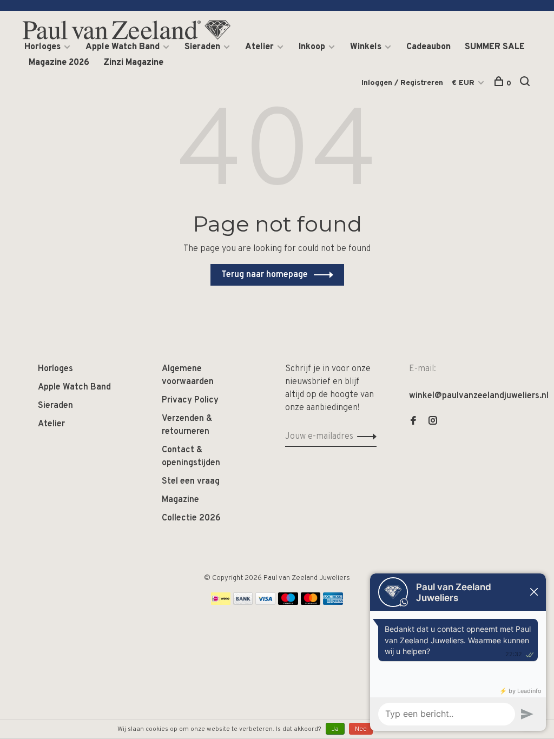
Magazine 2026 (59, 62)
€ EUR (464, 83)
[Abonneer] (364, 436)
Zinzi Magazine (133, 62)
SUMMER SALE (495, 47)
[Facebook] (413, 422)
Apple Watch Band (122, 47)
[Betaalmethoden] (220, 602)
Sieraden (202, 47)
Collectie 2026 (191, 518)
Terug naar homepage (264, 274)
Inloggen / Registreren (402, 83)
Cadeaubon (428, 47)
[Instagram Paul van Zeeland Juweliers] (432, 422)
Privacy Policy (190, 400)
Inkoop (312, 47)
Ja (335, 729)
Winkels (365, 47)
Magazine (180, 499)
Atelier (259, 47)
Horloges (42, 47)
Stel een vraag (191, 481)
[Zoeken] (526, 83)
